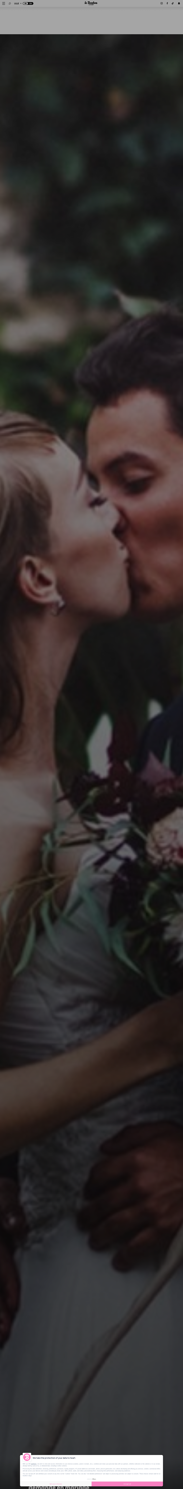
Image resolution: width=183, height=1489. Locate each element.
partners (33, 1464)
